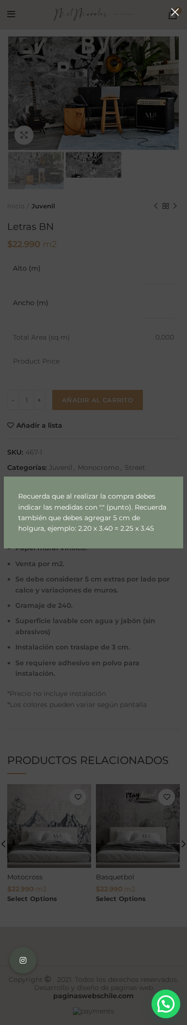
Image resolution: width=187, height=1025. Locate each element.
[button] (166, 1004)
